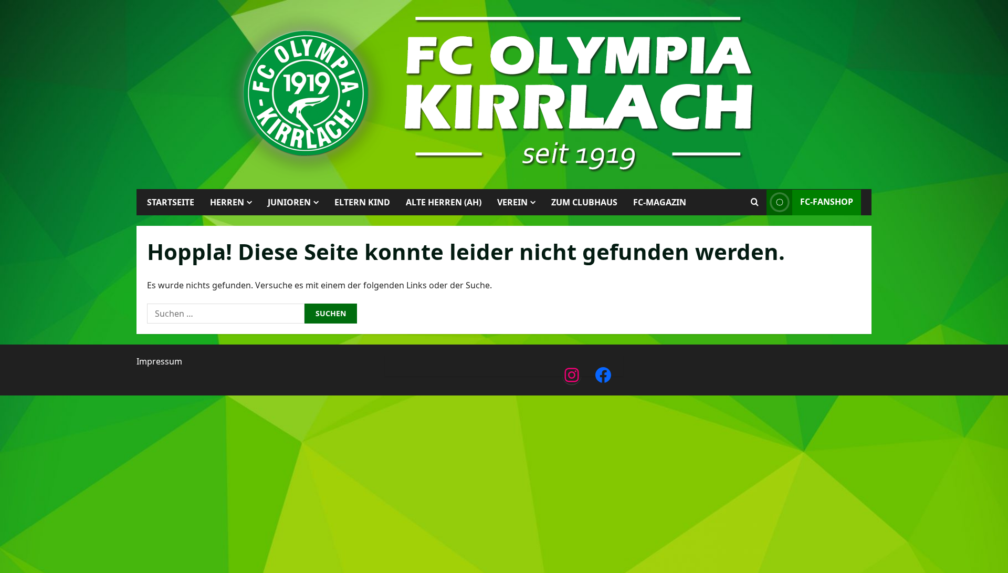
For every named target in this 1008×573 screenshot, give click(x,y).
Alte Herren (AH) (443, 202)
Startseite (170, 202)
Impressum (159, 361)
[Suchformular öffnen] (755, 202)
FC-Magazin (659, 202)
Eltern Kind (362, 202)
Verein (512, 202)
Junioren (289, 202)
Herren (227, 202)
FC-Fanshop (826, 201)
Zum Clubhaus (584, 202)
